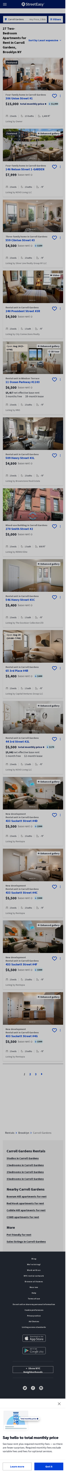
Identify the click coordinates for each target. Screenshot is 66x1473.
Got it (48, 1466)
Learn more (17, 1466)
